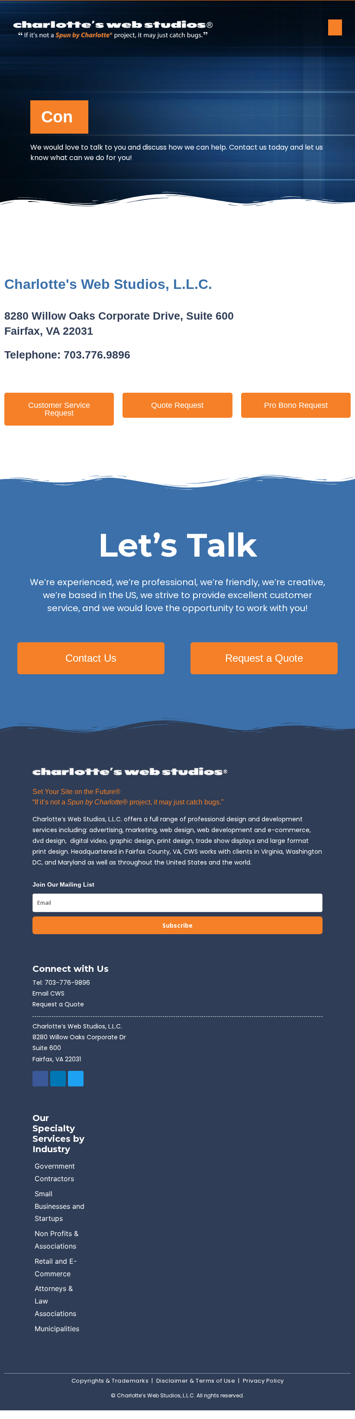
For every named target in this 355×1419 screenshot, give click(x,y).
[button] (335, 27)
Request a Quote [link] (58, 1004)
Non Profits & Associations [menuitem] (56, 1239)
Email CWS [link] (48, 993)
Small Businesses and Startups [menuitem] (59, 1206)
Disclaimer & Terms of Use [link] (196, 1381)
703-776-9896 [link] (67, 982)
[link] (138, 28)
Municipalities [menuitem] (57, 1328)
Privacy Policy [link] (263, 1381)
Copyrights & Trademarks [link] (110, 1381)
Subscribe (177, 925)
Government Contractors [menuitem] (55, 1172)
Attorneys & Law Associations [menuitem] (55, 1301)
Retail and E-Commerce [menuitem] (56, 1267)
